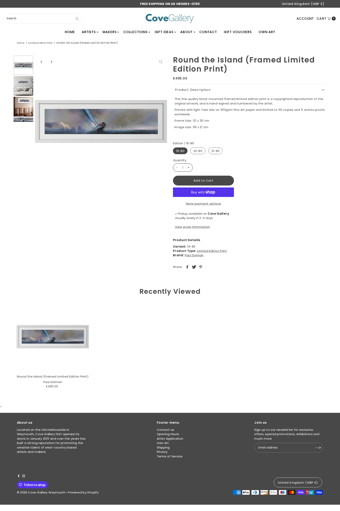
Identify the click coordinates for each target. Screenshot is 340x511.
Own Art (267, 32)
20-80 (197, 151)
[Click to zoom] (160, 61)
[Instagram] (23, 476)
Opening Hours (168, 434)
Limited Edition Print (40, 43)
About (186, 32)
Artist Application (170, 438)
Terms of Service (170, 456)
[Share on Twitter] (194, 267)
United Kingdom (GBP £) (303, 4)
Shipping (163, 447)
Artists (89, 32)
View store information (192, 227)
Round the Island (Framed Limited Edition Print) (53, 376)
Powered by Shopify (83, 492)
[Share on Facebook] (187, 267)
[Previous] (41, 61)
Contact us (165, 430)
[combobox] (42, 18)
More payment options (203, 203)
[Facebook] (18, 476)
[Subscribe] (318, 448)
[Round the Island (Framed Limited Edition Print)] (53, 336)
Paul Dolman (194, 255)
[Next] (51, 61)
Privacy (162, 452)
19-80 (180, 151)
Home (70, 32)
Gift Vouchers (238, 32)
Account (305, 18)
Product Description (193, 90)
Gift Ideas (164, 32)
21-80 (216, 151)
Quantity (179, 160)
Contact (208, 32)
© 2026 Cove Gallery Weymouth (41, 492)
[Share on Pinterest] (201, 267)
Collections (135, 32)
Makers (109, 32)
